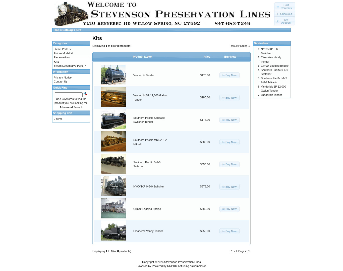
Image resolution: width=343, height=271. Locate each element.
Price (207, 56)
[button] (284, 6)
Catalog (68, 29)
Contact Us (61, 81)
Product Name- (143, 56)
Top (57, 29)
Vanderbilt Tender (143, 75)
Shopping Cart (62, 112)
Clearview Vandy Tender (148, 231)
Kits (78, 29)
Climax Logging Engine (147, 208)
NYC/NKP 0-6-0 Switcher (148, 186)
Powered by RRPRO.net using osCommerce (179, 265)
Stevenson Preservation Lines (182, 261)
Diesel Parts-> (62, 49)
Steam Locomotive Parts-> (70, 65)
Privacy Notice (63, 77)
